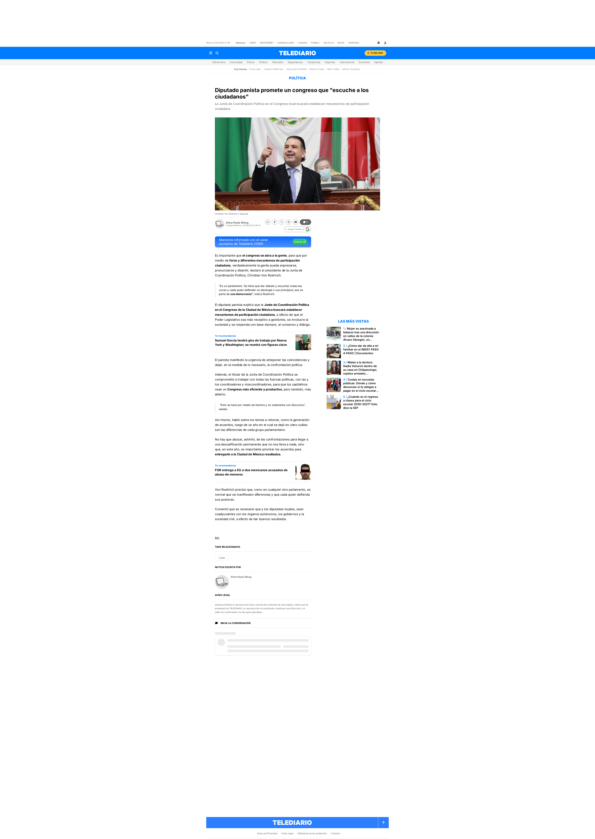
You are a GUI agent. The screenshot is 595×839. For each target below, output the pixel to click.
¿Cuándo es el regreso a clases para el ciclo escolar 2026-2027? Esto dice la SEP (360, 402)
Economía (364, 62)
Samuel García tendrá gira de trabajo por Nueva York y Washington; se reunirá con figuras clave (251, 343)
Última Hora (218, 62)
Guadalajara (286, 42)
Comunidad (236, 62)
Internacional (347, 62)
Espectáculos (295, 62)
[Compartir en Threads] (288, 222)
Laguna (302, 42)
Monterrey (267, 42)
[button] (297, 229)
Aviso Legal (287, 833)
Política (263, 62)
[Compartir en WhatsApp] (267, 222)
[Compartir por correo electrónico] (295, 222)
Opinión (378, 62)
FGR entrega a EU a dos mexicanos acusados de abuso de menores (251, 472)
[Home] (297, 53)
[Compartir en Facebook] (274, 222)
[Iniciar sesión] (385, 42)
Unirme (298, 241)
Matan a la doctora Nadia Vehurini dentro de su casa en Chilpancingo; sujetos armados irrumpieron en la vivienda (361, 370)
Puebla (315, 42)
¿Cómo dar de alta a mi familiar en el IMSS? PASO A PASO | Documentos (361, 349)
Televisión (277, 62)
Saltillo (329, 42)
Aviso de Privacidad (267, 833)
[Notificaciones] (378, 42)
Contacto (335, 833)
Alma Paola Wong (237, 222)
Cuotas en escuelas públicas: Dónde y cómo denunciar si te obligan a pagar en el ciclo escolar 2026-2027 (359, 387)
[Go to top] (383, 822)
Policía (250, 62)
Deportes (330, 62)
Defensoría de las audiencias (312, 833)
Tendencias (313, 62)
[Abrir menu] (210, 53)
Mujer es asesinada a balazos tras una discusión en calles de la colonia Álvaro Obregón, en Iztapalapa (361, 336)
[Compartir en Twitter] (281, 222)
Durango (353, 42)
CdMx (252, 42)
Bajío (341, 42)
